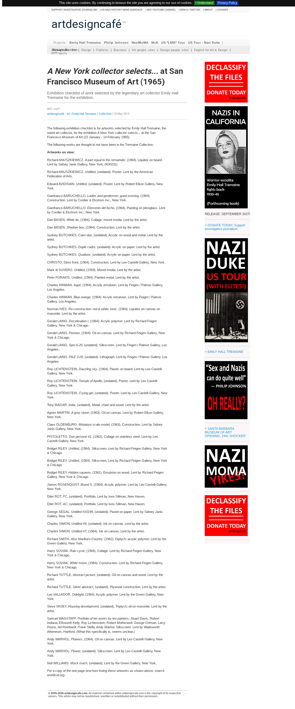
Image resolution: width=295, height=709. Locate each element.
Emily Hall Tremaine (85, 42)
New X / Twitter (190, 9)
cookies (222, 9)
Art (74, 50)
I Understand (204, 3)
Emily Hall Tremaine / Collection (92, 114)
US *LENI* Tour (173, 42)
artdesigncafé (86, 24)
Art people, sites (143, 50)
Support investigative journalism (74, 9)
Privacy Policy (227, 3)
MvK (154, 42)
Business (120, 50)
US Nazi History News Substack (121, 9)
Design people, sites (174, 50)
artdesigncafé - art (59, 114)
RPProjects (59, 53)
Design (86, 50)
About (209, 9)
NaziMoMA (140, 42)
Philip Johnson (116, 42)
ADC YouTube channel (161, 9)
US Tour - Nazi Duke (204, 42)
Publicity (102, 50)
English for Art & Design (211, 50)
